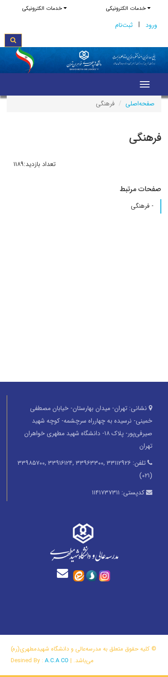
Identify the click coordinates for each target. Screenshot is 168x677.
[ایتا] (78, 575)
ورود (151, 25)
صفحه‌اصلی (140, 104)
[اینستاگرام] (104, 575)
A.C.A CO (57, 660)
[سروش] (91, 575)
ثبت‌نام (124, 25)
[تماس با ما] (64, 573)
